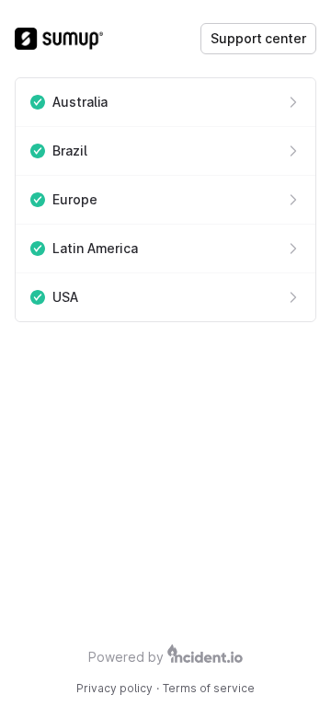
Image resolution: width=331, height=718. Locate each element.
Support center (258, 38)
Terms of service (209, 688)
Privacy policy (114, 688)
